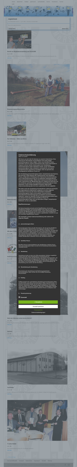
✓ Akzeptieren (38, 302)
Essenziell (24, 297)
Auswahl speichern (38, 306)
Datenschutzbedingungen (38, 312)
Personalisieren (38, 310)
